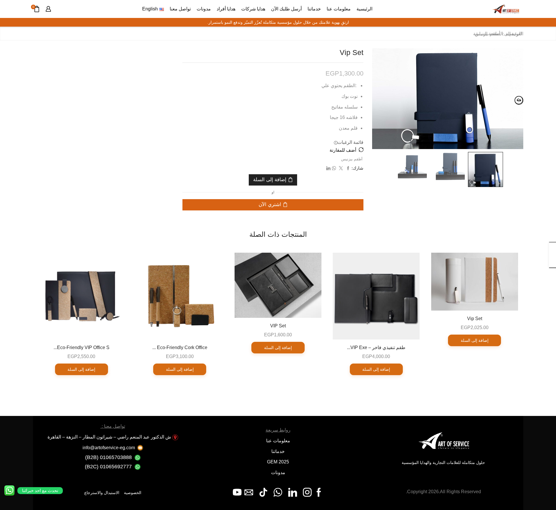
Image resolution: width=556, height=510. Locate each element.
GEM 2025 (278, 461)
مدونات (204, 8)
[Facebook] (318, 492)
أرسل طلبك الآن (286, 8)
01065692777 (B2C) (108, 466)
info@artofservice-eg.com (109, 447)
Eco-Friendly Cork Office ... (179, 347)
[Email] (248, 492)
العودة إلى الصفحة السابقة (498, 33)
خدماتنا (314, 8)
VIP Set (278, 325)
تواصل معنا (180, 8)
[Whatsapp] (277, 492)
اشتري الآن (270, 204)
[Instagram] (307, 492)
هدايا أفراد (226, 8)
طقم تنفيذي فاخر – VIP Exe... (376, 347)
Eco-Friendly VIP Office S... (81, 347)
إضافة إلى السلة (269, 179)
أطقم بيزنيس (352, 159)
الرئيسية (364, 8)
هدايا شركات (253, 8)
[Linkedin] (292, 492)
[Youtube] (237, 492)
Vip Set (474, 318)
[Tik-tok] (263, 492)
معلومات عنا (339, 8)
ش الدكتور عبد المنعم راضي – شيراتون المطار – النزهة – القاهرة (109, 436)
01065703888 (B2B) (108, 457)
